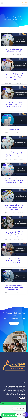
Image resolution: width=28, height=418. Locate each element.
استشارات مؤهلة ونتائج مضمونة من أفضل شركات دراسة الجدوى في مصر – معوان (14, 233)
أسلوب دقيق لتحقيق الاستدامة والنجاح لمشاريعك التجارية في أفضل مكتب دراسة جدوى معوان (14, 104)
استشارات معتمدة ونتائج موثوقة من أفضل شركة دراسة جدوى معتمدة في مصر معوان (14, 260)
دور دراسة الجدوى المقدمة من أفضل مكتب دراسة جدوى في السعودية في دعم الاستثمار (14, 153)
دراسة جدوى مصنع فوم (14, 129)
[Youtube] (20, 398)
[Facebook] (24, 398)
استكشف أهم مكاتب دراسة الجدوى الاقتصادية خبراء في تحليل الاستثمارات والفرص (14, 287)
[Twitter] (22, 398)
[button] (2, 3)
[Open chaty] (24, 414)
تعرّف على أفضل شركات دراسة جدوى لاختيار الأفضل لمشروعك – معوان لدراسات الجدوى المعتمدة (14, 180)
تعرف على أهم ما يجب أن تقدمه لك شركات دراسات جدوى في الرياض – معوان (14, 207)
